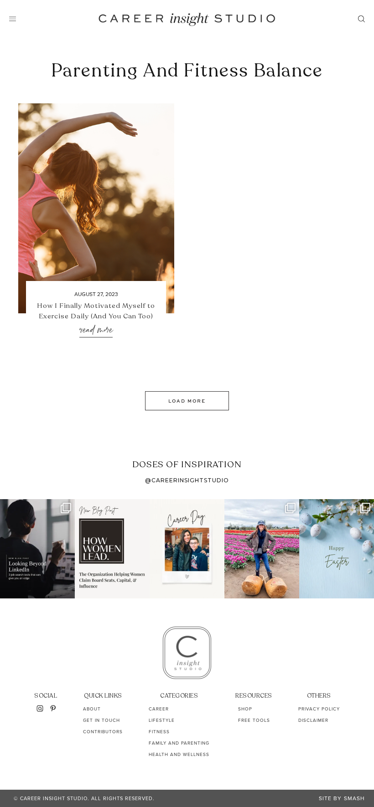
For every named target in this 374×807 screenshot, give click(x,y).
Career (159, 708)
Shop (245, 708)
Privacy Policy (319, 708)
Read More (96, 330)
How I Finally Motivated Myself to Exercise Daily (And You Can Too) (96, 311)
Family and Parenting (179, 743)
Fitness (159, 731)
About (92, 708)
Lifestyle (162, 720)
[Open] (37, 548)
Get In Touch (101, 720)
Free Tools (254, 720)
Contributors (103, 731)
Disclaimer (313, 720)
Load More (187, 401)
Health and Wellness (179, 754)
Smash (354, 798)
